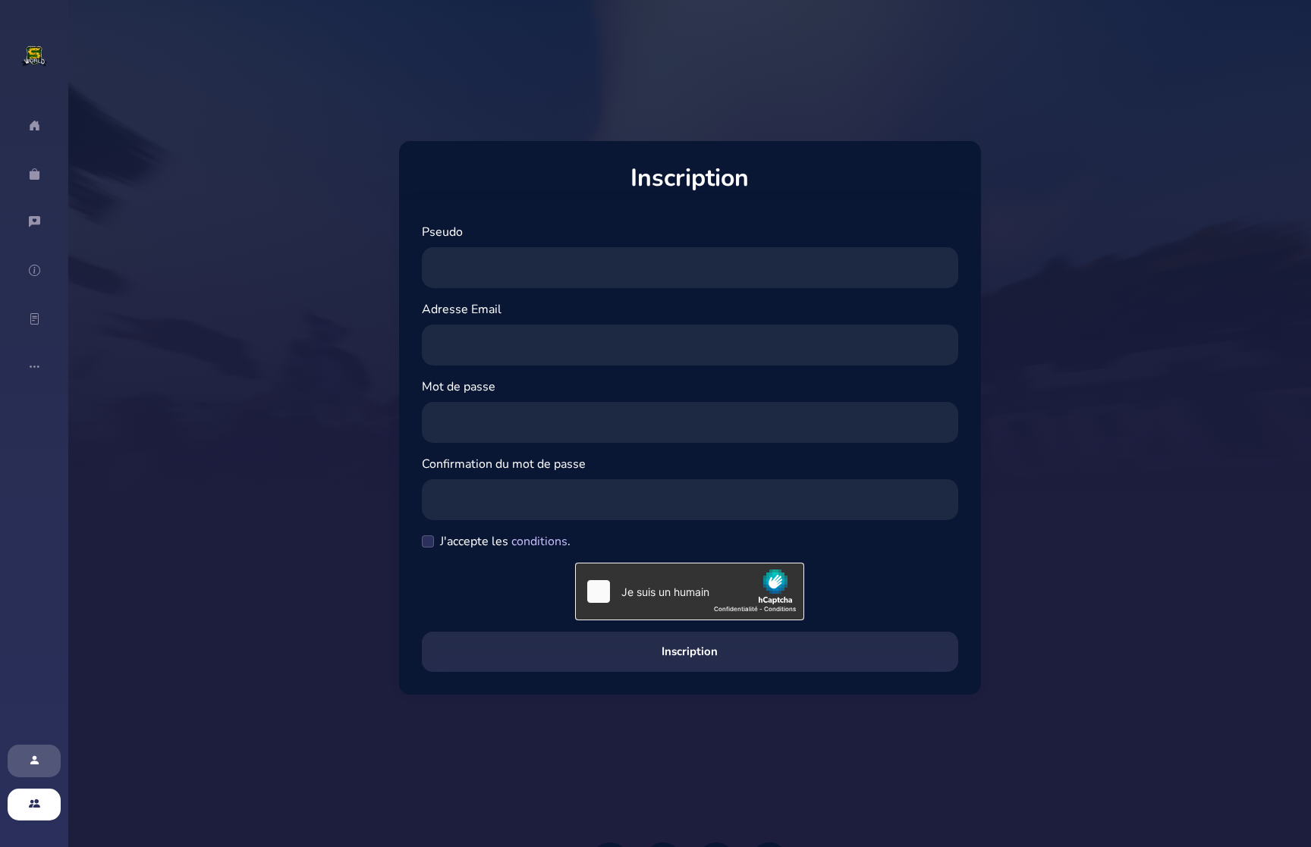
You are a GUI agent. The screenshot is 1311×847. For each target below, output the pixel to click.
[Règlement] (34, 319)
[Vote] (34, 222)
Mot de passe (458, 386)
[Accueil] (34, 126)
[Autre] (34, 367)
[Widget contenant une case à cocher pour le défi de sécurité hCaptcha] (689, 591)
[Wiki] (34, 270)
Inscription (690, 651)
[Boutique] (34, 174)
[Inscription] (34, 805)
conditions (539, 541)
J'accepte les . (505, 541)
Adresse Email (461, 309)
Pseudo (442, 232)
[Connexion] (34, 761)
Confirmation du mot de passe (504, 464)
